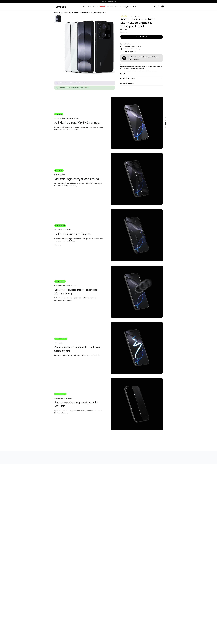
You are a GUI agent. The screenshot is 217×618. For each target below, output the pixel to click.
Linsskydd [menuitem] (118, 7)
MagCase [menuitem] (127, 7)
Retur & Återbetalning (127, 78)
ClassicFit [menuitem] (86, 7)
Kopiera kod (137, 59)
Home (55, 12)
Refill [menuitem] (134, 7)
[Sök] (155, 6)
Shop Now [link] (57, 245)
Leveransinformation (127, 83)
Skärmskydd (67, 12)
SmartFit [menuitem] (96, 7)
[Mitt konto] (158, 6)
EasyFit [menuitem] (109, 7)
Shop (60, 12)
